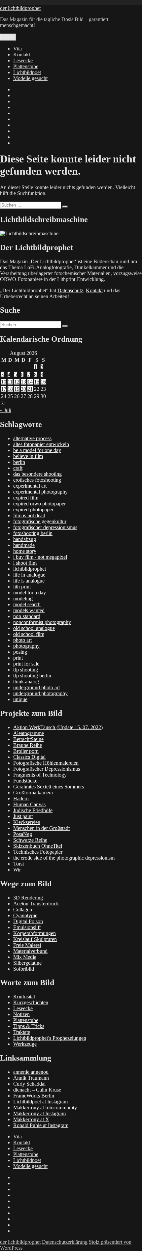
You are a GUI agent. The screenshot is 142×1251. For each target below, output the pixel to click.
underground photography (40, 693)
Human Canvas (29, 804)
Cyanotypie (25, 915)
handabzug (24, 539)
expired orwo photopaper (39, 503)
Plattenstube (25, 66)
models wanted (29, 610)
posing (20, 652)
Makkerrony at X (31, 1119)
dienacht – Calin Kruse (37, 1090)
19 (16, 389)
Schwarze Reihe (30, 840)
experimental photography (40, 492)
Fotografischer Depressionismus (46, 769)
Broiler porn (26, 751)
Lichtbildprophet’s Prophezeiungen (49, 1038)
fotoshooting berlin (33, 533)
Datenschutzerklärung (65, 1242)
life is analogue (29, 580)
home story (24, 551)
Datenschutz (70, 290)
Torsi (18, 864)
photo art (22, 640)
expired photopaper (33, 509)
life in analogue (29, 575)
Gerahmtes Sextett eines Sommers (48, 786)
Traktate (21, 1032)
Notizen (21, 1014)
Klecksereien (26, 822)
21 (30, 389)
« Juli (5, 410)
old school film (28, 634)
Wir (17, 869)
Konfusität (24, 996)
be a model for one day (37, 450)
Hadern (21, 798)
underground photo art (36, 687)
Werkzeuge (25, 1044)
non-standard (26, 616)
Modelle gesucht (30, 78)
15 (36, 381)
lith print (22, 586)
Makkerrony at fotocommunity (45, 1107)
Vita (17, 48)
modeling (23, 598)
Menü (8, 37)
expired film (25, 497)
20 (23, 389)
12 (16, 381)
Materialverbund (30, 951)
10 (3, 381)
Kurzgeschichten (30, 1002)
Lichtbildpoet (27, 72)
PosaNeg (22, 834)
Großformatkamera (33, 792)
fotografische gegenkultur (39, 521)
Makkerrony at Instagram (39, 1113)
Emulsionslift (27, 927)
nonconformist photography (42, 622)
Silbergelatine (27, 963)
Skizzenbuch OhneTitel (37, 846)
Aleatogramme (28, 733)
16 (43, 381)
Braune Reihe (27, 745)
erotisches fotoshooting (37, 480)
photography (26, 646)
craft (17, 468)
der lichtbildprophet (20, 8)
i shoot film (25, 563)
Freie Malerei (27, 945)
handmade (24, 545)
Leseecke (23, 60)
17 (3, 389)
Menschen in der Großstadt (41, 828)
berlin (19, 462)
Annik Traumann (31, 1078)
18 (10, 389)
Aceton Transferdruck (36, 903)
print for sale (26, 664)
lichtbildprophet (29, 569)
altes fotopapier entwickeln (41, 444)
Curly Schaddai (29, 1084)
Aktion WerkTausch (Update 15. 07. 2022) (58, 727)
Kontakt (21, 54)
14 (30, 381)
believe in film (28, 456)
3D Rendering (28, 897)
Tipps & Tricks (28, 1026)
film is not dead (29, 515)
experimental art (30, 486)
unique (20, 699)
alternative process (32, 438)
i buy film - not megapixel (40, 557)
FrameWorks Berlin (33, 1095)
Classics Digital (29, 757)
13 (23, 381)
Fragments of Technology (40, 775)
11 (10, 381)
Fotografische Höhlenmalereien (46, 763)
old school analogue (34, 628)
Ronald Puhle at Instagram (40, 1125)
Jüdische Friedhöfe (33, 810)
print (18, 658)
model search (27, 604)
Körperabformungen (34, 933)
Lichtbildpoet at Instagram (40, 1101)
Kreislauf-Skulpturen (35, 939)
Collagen (22, 909)
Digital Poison (28, 921)
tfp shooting (25, 669)
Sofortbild (23, 969)
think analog (26, 681)
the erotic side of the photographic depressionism (64, 858)
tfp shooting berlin (32, 675)
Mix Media (24, 957)
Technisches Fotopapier (37, 852)
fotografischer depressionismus (45, 527)
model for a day (29, 592)
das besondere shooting (37, 474)
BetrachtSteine (28, 739)
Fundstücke (25, 780)
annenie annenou (31, 1072)
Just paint (23, 816)
